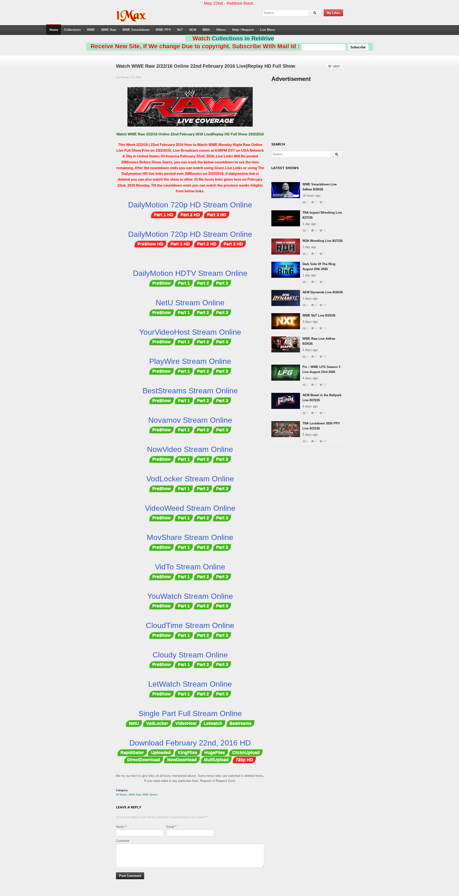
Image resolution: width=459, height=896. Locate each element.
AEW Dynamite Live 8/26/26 (322, 292)
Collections (72, 30)
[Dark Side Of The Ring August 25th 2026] (285, 270)
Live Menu (267, 30)
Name (120, 827)
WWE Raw (108, 30)
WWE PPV (163, 30)
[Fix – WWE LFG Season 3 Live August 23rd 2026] (285, 373)
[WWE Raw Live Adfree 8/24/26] (285, 344)
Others (221, 30)
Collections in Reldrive (243, 38)
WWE (91, 30)
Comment (122, 841)
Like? (336, 66)
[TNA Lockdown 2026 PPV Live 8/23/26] (285, 429)
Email (170, 827)
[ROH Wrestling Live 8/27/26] (285, 246)
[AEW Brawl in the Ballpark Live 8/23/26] (285, 401)
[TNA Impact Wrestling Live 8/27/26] (285, 218)
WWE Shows (149, 794)
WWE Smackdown (135, 30)
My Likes (333, 13)
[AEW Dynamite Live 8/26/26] (285, 298)
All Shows (121, 794)
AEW (192, 30)
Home (53, 30)
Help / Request (243, 30)
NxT (180, 30)
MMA (206, 30)
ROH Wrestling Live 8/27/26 (322, 241)
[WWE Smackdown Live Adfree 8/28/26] (285, 190)
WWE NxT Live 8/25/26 (318, 315)
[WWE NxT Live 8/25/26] (285, 321)
